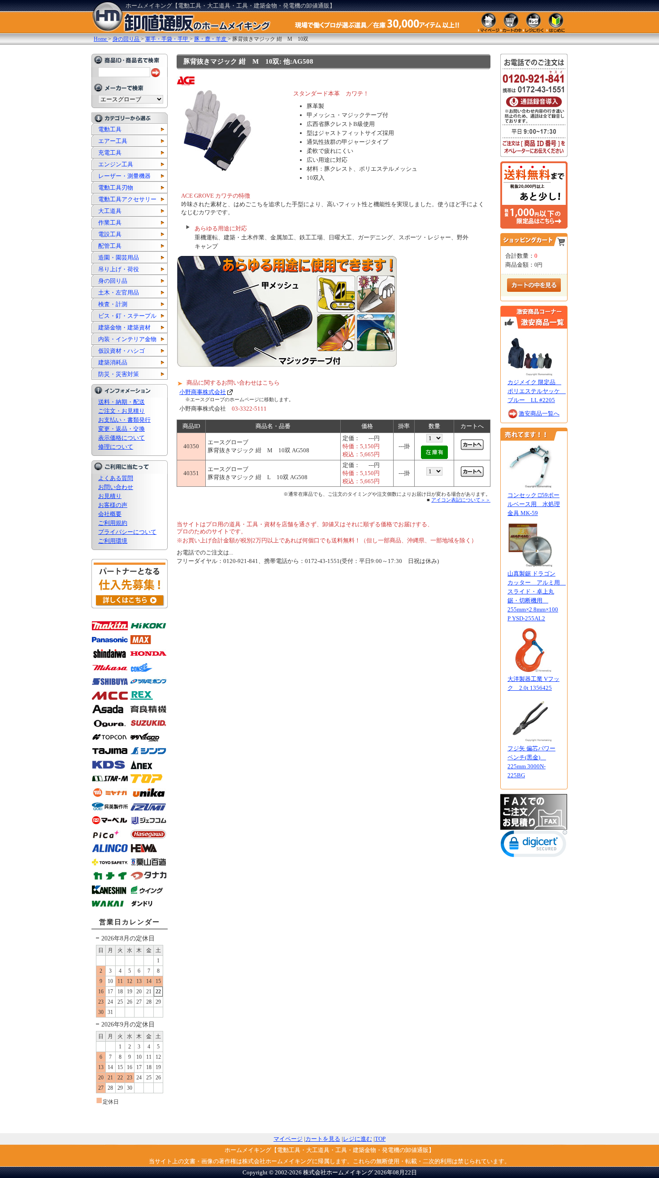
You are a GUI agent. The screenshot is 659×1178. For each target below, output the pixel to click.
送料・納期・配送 (121, 401)
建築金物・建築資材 (124, 327)
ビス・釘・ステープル (127, 315)
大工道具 (109, 211)
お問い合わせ (115, 487)
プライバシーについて (127, 531)
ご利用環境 (112, 540)
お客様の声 (112, 505)
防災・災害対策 (118, 374)
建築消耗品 (112, 362)
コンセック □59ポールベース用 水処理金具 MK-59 (533, 504)
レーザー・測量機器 (124, 176)
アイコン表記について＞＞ (460, 499)
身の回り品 (112, 280)
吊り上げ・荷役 (118, 269)
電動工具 (109, 129)
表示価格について (121, 437)
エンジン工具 (115, 164)
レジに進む (357, 1138)
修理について (115, 446)
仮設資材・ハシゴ (121, 350)
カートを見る (322, 1138)
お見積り (109, 496)
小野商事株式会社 (202, 392)
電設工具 (109, 234)
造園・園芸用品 (118, 257)
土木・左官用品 (118, 292)
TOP (380, 1138)
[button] (534, 846)
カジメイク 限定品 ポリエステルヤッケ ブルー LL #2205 (536, 391)
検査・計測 (112, 304)
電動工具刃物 (115, 187)
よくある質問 (115, 478)
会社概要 (109, 514)
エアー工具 (112, 141)
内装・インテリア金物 (127, 339)
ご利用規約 (112, 523)
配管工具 (109, 246)
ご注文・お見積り (121, 410)
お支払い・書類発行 (124, 419)
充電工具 (109, 152)
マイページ (288, 1138)
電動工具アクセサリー (127, 199)
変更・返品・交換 (121, 428)
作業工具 (109, 222)
